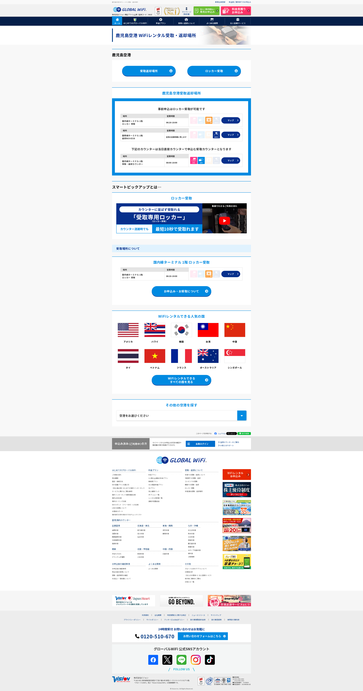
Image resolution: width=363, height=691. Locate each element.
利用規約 (145, 615)
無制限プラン (153, 481)
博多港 (190, 553)
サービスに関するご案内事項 (122, 491)
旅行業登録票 (216, 619)
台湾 (208, 341)
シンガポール (235, 367)
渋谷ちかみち (116, 554)
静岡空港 (166, 533)
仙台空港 (140, 537)
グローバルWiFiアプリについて (196, 568)
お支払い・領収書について (121, 578)
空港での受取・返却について (195, 475)
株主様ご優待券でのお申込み (240, 2)
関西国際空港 (116, 537)
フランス (181, 367)
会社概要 (158, 615)
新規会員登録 (220, 2)
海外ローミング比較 (119, 501)
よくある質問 (153, 568)
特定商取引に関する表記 (176, 615)
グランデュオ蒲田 (118, 557)
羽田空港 (115, 533)
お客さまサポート (227, 445)
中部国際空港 (116, 540)
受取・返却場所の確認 (120, 575)
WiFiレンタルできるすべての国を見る (181, 380)
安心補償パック (153, 491)
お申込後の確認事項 (119, 568)
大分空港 (191, 537)
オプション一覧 (153, 495)
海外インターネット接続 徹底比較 (124, 495)
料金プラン (152, 475)
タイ (128, 367)
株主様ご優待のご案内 (193, 578)
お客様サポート (117, 511)
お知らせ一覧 (189, 582)
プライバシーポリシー (132, 619)
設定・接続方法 (117, 481)
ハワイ (154, 341)
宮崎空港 (191, 540)
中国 (234, 341)
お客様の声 (189, 572)
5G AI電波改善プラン (155, 484)
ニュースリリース (198, 615)
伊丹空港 (166, 530)
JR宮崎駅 (191, 557)
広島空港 (166, 554)
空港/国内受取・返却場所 (194, 491)
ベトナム (155, 367)
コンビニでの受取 (191, 481)
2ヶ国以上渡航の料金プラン (158, 478)
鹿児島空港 (192, 543)
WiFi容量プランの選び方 (120, 484)
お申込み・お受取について (181, 291)
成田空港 (115, 530)
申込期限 (115, 478)
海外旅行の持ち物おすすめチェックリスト (127, 514)
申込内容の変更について (120, 572)
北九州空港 (192, 530)
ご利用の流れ (116, 475)
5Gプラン (151, 488)
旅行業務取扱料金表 (198, 619)
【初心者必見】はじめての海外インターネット (128, 488)
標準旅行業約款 (233, 619)
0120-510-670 (156, 636)
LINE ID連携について (119, 508)
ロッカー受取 (214, 71)
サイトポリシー (152, 619)
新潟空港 (140, 554)
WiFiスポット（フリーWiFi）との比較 (125, 504)
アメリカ (128, 341)
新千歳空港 (141, 530)
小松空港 (140, 557)
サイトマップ (216, 615)
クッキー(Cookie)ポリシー (174, 619)
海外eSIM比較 (117, 498)
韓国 (181, 341)
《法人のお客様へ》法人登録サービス (198, 575)
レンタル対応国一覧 (155, 498)
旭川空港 (140, 533)
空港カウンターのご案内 (229, 442)
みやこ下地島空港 (194, 550)
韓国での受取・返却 (192, 484)
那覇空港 (191, 547)
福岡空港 (115, 543)
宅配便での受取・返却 (193, 478)
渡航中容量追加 (153, 501)
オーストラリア (208, 367)
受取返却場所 (149, 71)
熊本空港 (191, 533)
